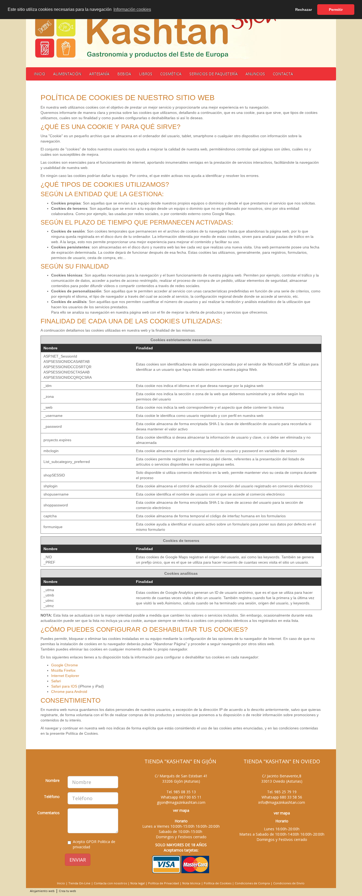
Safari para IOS (64, 686)
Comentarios (48, 812)
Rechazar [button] (303, 9)
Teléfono (52, 796)
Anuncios (255, 73)
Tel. (181, 791)
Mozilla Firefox (63, 670)
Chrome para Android (69, 691)
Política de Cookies (217, 883)
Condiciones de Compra (252, 883)
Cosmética (171, 73)
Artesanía (99, 73)
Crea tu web (67, 891)
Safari (56, 681)
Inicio (39, 73)
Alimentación (67, 73)
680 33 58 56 (291, 797)
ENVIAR (77, 860)
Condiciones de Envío (288, 883)
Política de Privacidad (163, 883)
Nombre (52, 780)
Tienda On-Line (79, 883)
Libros (145, 73)
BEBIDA (124, 73)
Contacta (283, 73)
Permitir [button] (336, 9)
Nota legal (137, 883)
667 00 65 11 (190, 797)
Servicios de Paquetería (213, 73)
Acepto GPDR (94, 844)
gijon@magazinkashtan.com (181, 802)
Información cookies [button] (132, 9)
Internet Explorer (65, 676)
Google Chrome (64, 665)
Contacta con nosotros (110, 883)
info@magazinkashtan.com (281, 802)
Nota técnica (191, 883)
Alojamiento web (42, 891)
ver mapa (181, 810)
